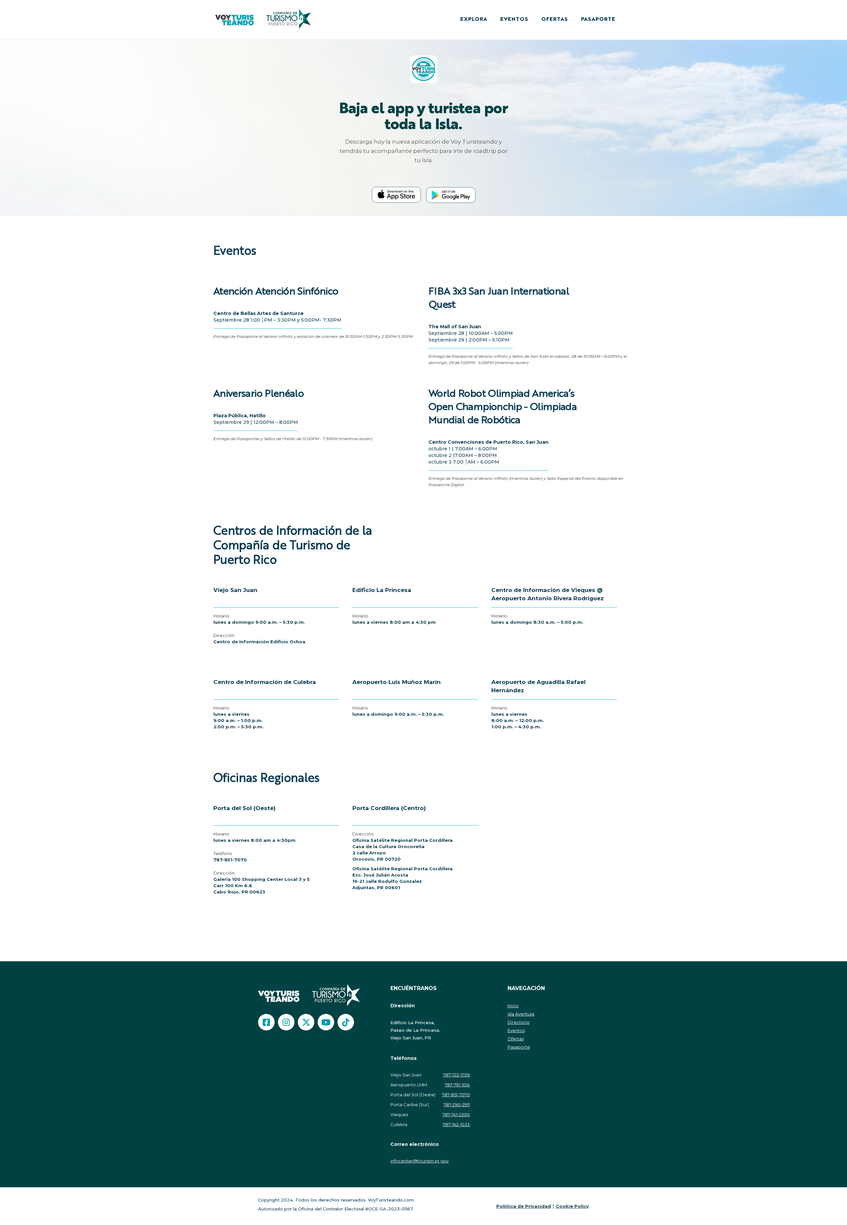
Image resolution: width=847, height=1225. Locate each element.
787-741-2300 (456, 1114)
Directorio (519, 1022)
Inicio (513, 1005)
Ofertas (516, 1038)
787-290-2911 (457, 1104)
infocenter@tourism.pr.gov (419, 1160)
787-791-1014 (457, 1084)
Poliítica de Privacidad (523, 1206)
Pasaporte (519, 1047)
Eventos (516, 1030)
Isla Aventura (521, 1014)
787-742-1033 (456, 1124)
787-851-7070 (230, 859)
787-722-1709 (456, 1074)
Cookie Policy (572, 1206)
